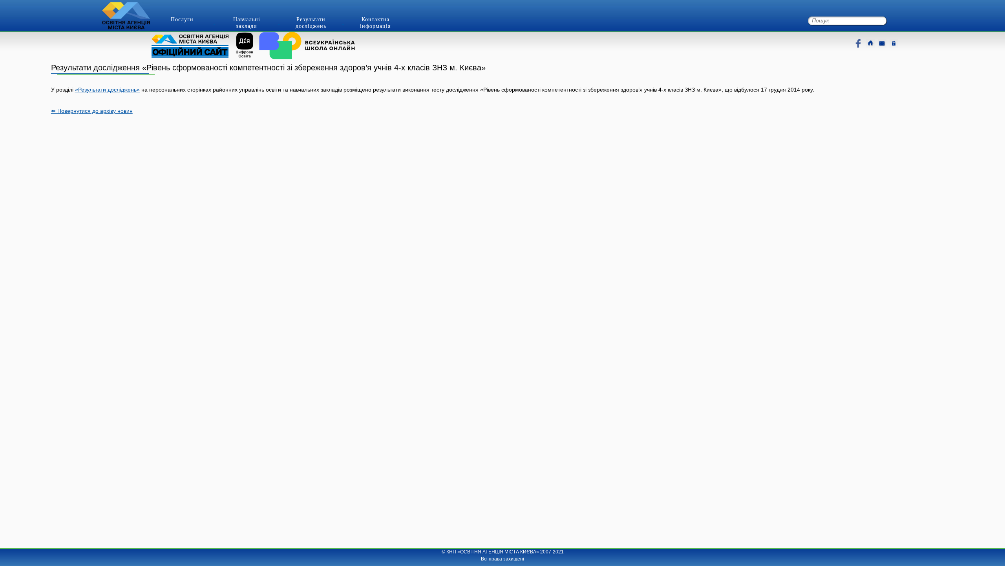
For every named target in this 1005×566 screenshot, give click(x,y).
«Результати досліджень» (107, 89)
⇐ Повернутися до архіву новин (92, 111)
